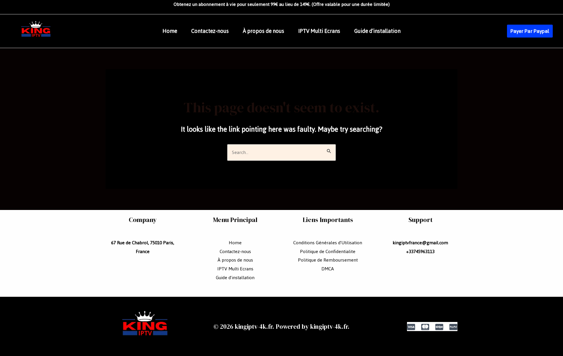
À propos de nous (263, 31)
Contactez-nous (210, 31)
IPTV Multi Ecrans (319, 31)
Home (169, 31)
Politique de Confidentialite (327, 251)
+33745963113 (420, 251)
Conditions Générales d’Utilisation (327, 242)
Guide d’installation (377, 31)
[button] (530, 31)
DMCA (327, 268)
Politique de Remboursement (328, 260)
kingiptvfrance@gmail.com (420, 242)
